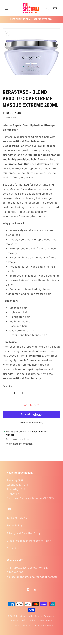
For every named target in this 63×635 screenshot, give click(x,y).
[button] (6, 8)
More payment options (31, 422)
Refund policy (28, 620)
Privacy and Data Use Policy (23, 533)
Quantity (7, 386)
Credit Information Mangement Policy (29, 540)
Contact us (13, 548)
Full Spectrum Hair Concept (29, 616)
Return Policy (15, 525)
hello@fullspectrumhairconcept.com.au (32, 576)
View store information (19, 443)
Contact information (43, 625)
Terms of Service (17, 517)
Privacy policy (45, 620)
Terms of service (21, 625)
